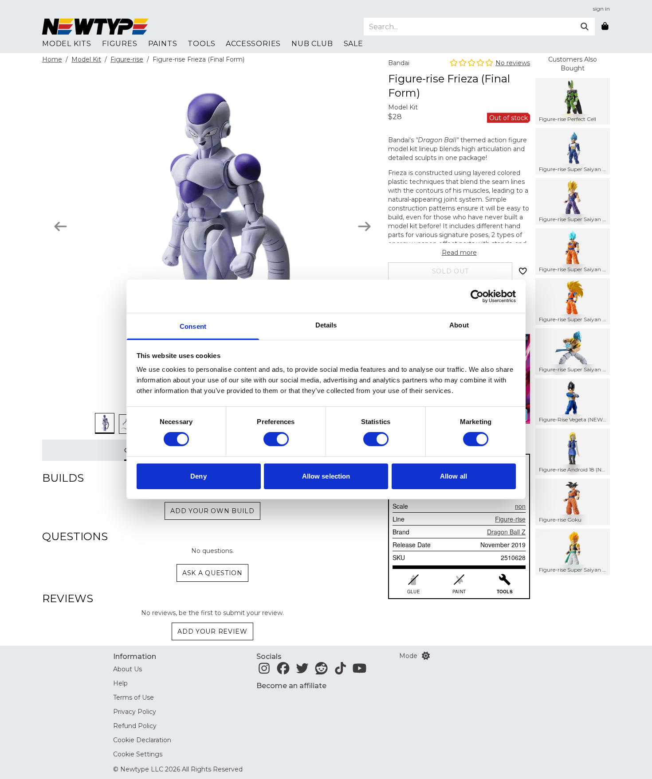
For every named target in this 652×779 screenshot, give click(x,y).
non (520, 506)
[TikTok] (340, 671)
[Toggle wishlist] (523, 271)
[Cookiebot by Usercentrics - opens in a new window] (477, 296)
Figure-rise (126, 59)
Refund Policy (135, 726)
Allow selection (326, 476)
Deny (198, 476)
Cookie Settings (137, 754)
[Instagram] (264, 671)
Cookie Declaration (142, 740)
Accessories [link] (253, 43)
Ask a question (212, 573)
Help (120, 683)
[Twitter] (302, 671)
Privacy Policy (134, 712)
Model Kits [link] (66, 43)
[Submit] (584, 26)
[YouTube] (359, 671)
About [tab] (459, 325)
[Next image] (364, 226)
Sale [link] (353, 43)
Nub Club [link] (312, 43)
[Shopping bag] (605, 26)
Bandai (398, 63)
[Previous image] (60, 226)
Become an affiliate (291, 686)
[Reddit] (321, 671)
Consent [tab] (193, 326)
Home (52, 59)
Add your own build (212, 511)
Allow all (453, 476)
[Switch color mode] (426, 655)
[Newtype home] (95, 26)
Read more (459, 253)
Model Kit (86, 59)
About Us (127, 669)
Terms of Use (133, 697)
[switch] (276, 439)
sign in (601, 8)
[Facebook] (283, 671)
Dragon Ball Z (506, 531)
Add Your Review (212, 631)
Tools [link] (201, 43)
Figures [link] (119, 43)
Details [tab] (326, 325)
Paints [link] (162, 43)
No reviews (512, 63)
